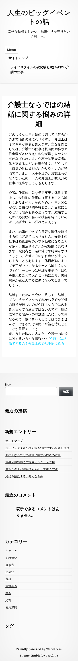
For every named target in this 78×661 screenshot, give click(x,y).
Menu (11, 50)
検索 (8, 385)
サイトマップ (18, 58)
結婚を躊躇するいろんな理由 (24, 476)
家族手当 (11, 586)
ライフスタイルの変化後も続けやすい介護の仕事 (40, 69)
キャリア (11, 551)
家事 (8, 579)
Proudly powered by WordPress (39, 649)
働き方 (9, 565)
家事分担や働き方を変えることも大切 (30, 462)
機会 (8, 593)
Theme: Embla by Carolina (39, 655)
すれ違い (11, 558)
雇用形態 (11, 607)
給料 (8, 600)
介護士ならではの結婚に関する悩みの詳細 (33, 455)
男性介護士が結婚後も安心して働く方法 (31, 469)
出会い (9, 572)
